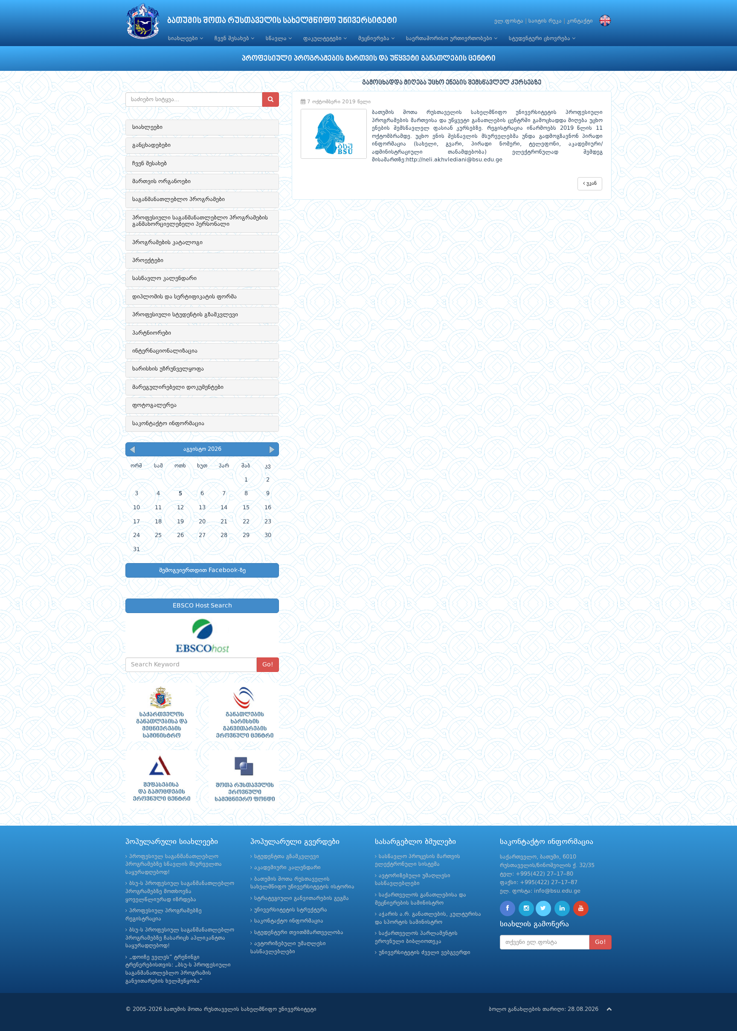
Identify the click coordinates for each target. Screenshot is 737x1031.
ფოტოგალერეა (154, 405)
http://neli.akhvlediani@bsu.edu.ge (454, 160)
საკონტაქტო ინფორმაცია (168, 423)
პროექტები (147, 260)
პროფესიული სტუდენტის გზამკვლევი (185, 315)
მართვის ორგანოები (161, 181)
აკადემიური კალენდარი (287, 867)
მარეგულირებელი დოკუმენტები (177, 387)
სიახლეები (184, 38)
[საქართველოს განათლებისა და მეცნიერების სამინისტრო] (160, 712)
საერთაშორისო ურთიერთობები (450, 38)
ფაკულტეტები (323, 38)
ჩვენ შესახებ (233, 38)
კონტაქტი (580, 21)
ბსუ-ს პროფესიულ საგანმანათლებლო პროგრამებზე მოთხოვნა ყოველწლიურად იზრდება (179, 891)
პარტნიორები (151, 333)
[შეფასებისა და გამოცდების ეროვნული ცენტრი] (160, 779)
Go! (267, 665)
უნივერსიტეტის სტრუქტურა (290, 910)
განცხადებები (151, 145)
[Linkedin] (562, 908)
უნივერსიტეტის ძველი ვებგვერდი (424, 952)
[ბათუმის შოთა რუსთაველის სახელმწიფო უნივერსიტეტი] (142, 23)
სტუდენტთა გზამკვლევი (286, 856)
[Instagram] (526, 908)
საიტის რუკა (545, 21)
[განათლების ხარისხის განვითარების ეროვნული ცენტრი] (244, 712)
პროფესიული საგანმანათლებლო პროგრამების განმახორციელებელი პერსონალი (200, 221)
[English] (603, 21)
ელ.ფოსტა (508, 21)
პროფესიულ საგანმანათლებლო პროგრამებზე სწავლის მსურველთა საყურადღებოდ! (173, 864)
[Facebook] (507, 908)
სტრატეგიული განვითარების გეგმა (301, 898)
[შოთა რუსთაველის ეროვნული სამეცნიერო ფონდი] (244, 779)
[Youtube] (581, 908)
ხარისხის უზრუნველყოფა (168, 369)
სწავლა (277, 38)
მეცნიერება (374, 38)
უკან (591, 183)
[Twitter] (543, 908)
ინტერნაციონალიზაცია (164, 351)
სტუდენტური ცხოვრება (540, 38)
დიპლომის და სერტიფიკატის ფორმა (184, 297)
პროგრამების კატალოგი (167, 242)
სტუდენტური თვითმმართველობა (298, 932)
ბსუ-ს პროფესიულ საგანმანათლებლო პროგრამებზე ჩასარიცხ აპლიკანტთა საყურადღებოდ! (179, 938)
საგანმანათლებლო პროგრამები (178, 199)
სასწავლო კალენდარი (164, 278)
